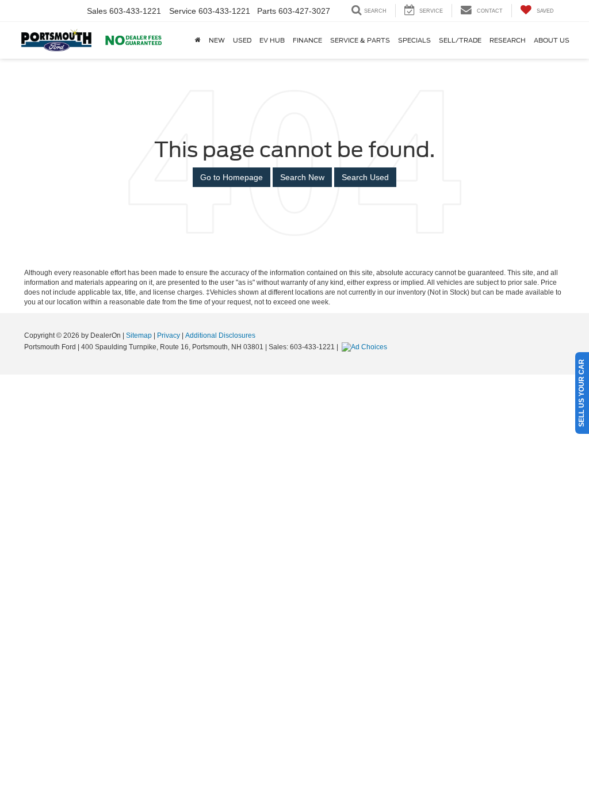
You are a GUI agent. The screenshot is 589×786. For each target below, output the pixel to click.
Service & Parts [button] (360, 40)
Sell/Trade (460, 40)
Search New (302, 177)
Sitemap (139, 335)
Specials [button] (414, 40)
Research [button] (507, 40)
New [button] (217, 40)
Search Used (365, 177)
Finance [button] (307, 40)
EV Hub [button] (272, 40)
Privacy (168, 335)
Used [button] (242, 40)
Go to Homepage (231, 177)
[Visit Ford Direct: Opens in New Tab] (366, 347)
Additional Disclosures (220, 335)
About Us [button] (551, 40)
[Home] (198, 40)
